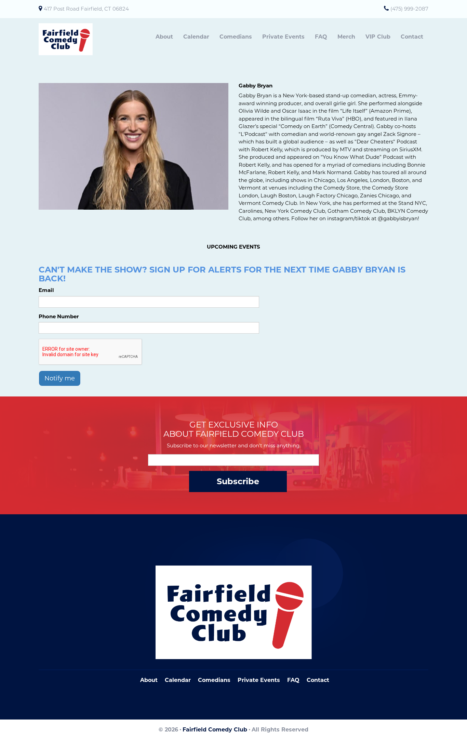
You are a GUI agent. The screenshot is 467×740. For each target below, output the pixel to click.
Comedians (235, 36)
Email (46, 290)
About (164, 36)
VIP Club (377, 36)
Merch (346, 36)
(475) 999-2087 (409, 8)
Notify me (59, 378)
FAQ (321, 36)
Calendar (196, 36)
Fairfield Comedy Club (215, 729)
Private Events (283, 36)
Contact (412, 36)
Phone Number (59, 316)
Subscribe (238, 481)
